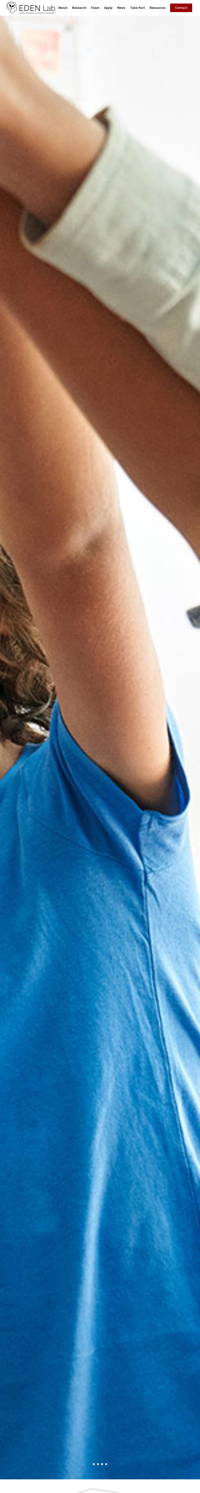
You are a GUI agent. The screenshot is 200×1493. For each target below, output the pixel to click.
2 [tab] (98, 1464)
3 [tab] (102, 1464)
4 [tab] (106, 1464)
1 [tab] (94, 1464)
